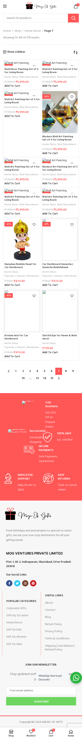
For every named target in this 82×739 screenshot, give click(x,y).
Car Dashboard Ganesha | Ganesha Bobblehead (57, 265)
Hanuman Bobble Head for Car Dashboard (20, 265)
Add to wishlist (71, 97)
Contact (50, 610)
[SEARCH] (73, 18)
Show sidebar (16, 52)
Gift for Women (16, 636)
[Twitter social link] (17, 583)
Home (7, 31)
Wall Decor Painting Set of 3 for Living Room (21, 71)
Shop (18, 31)
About (49, 602)
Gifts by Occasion (17, 615)
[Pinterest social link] (33, 583)
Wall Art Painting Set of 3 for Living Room (60, 71)
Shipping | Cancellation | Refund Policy (60, 648)
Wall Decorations (28, 77)
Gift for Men (14, 644)
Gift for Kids (13, 629)
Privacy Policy (53, 631)
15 (51, 378)
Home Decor (33, 31)
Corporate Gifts (16, 608)
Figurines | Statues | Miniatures (21, 276)
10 (23, 378)
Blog (48, 617)
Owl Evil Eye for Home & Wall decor (59, 337)
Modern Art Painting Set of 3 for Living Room (59, 168)
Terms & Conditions (57, 638)
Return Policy (53, 624)
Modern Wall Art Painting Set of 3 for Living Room (57, 138)
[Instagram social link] (25, 583)
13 (37, 378)
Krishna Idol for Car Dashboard (16, 337)
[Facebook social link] (9, 583)
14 (44, 378)
